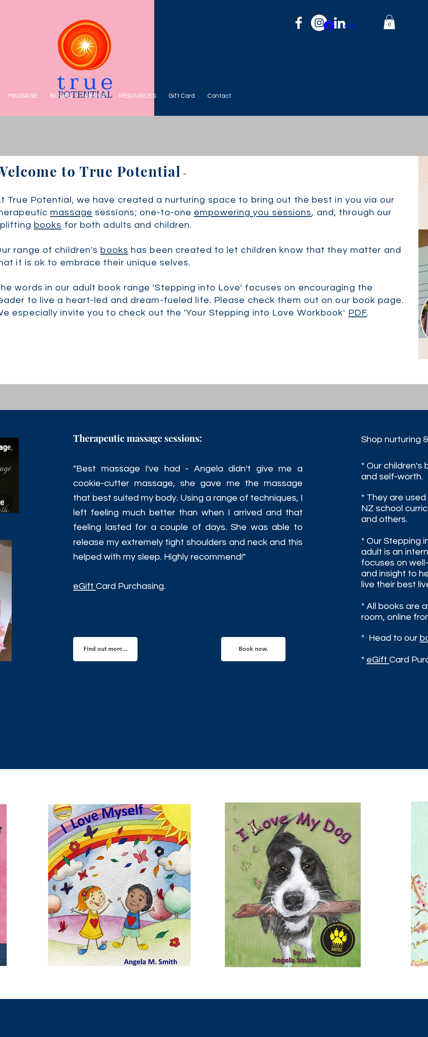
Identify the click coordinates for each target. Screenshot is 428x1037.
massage (71, 212)
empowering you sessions (252, 212)
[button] (389, 22)
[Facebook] (298, 23)
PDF (357, 313)
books (48, 225)
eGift (84, 586)
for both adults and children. (127, 225)
